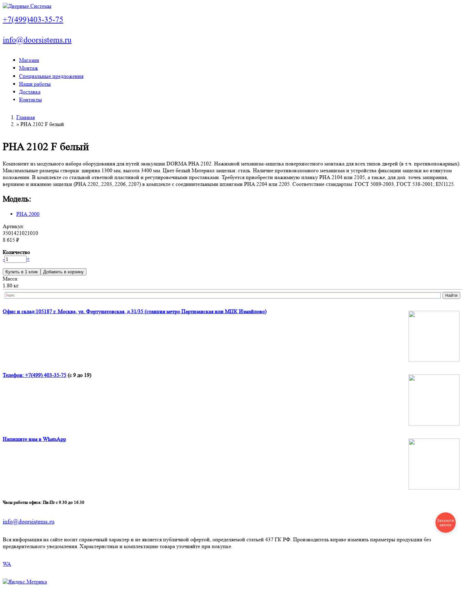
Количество (16, 252)
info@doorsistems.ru (37, 40)
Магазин (29, 60)
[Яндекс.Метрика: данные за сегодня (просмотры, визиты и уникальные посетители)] (25, 581)
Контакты (30, 99)
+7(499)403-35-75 (33, 19)
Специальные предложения (51, 76)
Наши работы (35, 84)
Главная (25, 117)
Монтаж (28, 68)
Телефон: (14, 375)
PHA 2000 (27, 214)
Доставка (30, 92)
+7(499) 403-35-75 (45, 375)
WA (7, 564)
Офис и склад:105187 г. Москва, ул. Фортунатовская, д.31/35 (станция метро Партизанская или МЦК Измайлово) (135, 311)
